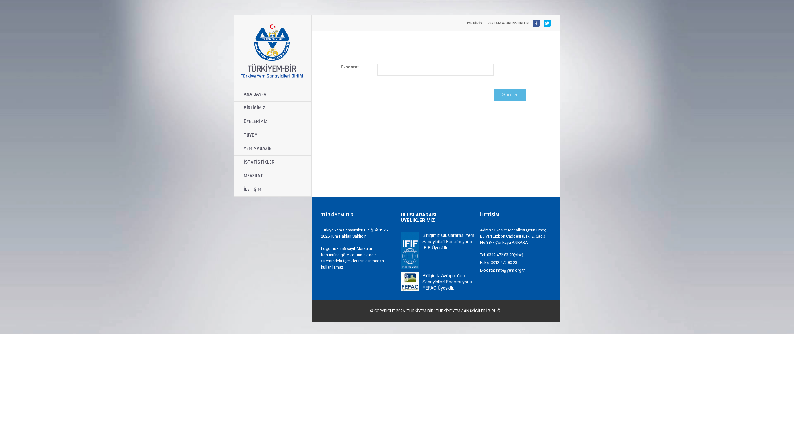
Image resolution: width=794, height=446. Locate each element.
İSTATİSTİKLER (259, 162)
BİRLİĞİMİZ (254, 108)
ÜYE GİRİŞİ (475, 23)
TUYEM (251, 135)
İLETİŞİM (252, 189)
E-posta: (350, 67)
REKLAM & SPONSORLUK (508, 23)
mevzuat (253, 176)
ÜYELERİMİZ (255, 121)
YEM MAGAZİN (258, 148)
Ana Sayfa (255, 94)
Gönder (510, 94)
